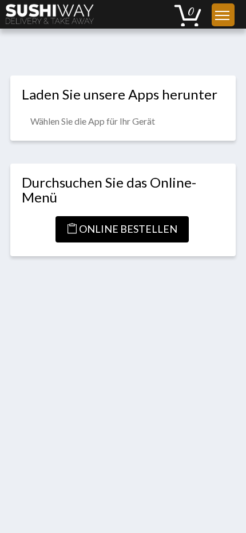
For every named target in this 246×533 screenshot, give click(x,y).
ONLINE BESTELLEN (127, 228)
